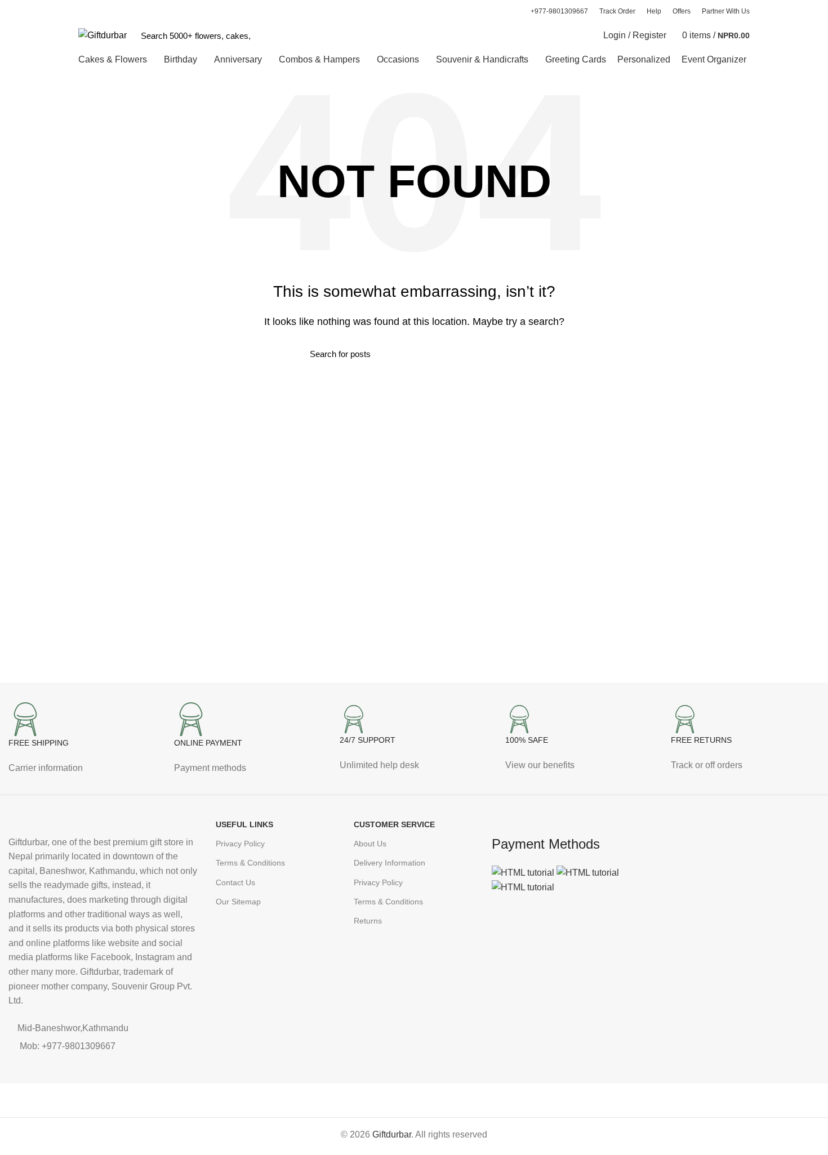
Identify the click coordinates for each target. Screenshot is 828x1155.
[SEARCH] (266, 35)
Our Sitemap (238, 901)
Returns (368, 920)
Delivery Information (389, 862)
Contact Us (235, 882)
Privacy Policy (240, 843)
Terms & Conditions (250, 862)
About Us (370, 843)
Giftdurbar (391, 1134)
